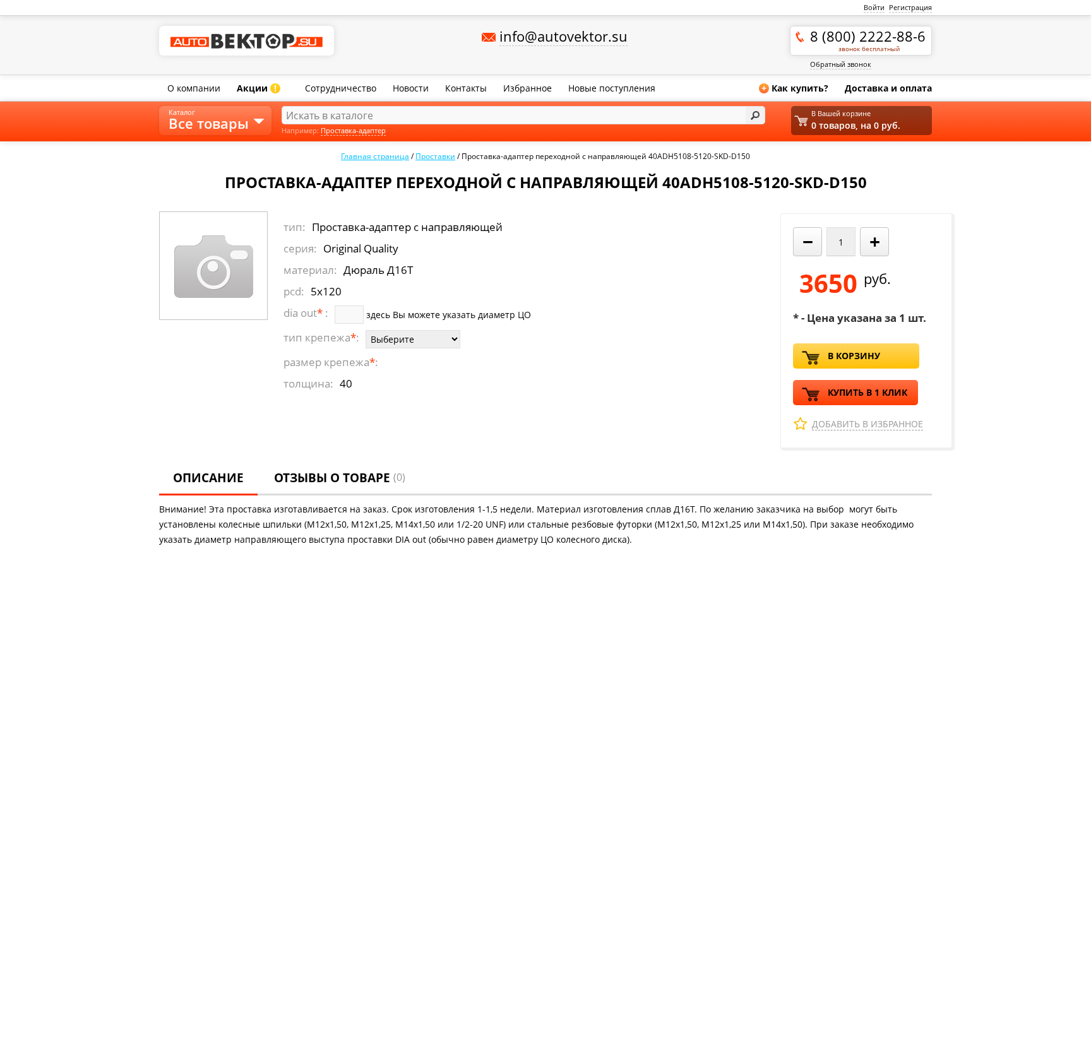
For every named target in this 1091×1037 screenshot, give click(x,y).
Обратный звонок (840, 64)
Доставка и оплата (888, 88)
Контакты (466, 88)
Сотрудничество (340, 88)
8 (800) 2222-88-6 (868, 40)
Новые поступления (611, 88)
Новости (411, 88)
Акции (257, 88)
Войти (874, 7)
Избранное (527, 88)
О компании (193, 88)
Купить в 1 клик (867, 392)
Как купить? (794, 88)
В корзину (854, 356)
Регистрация (910, 7)
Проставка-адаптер (353, 130)
